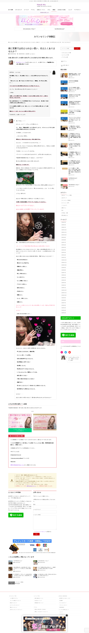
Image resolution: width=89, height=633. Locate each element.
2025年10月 (64, 234)
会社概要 (61, 600)
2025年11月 (64, 232)
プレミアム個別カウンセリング (15, 600)
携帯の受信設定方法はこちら (17, 465)
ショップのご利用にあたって (64, 609)
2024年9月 (64, 267)
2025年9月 (64, 237)
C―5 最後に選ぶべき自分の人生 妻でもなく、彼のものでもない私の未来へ (75, 127)
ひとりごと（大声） (66, 202)
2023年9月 (64, 297)
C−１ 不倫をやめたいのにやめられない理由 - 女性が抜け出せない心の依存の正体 (74, 162)
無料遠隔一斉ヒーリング (39, 602)
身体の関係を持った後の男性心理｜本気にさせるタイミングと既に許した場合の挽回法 (22, 568)
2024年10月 (64, 265)
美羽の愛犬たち (65, 215)
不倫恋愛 (18, 583)
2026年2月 (64, 224)
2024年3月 (64, 282)
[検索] (77, 48)
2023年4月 (64, 310)
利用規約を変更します (44, 12)
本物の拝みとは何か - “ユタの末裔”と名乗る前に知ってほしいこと (75, 75)
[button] (20, 430)
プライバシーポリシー (41, 531)
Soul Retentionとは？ (60, 28)
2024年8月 (64, 270)
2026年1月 (64, 227)
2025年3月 (64, 252)
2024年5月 (64, 277)
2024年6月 (64, 275)
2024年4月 (64, 280)
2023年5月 (64, 307)
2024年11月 (64, 262)
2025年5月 (64, 247)
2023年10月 (64, 295)
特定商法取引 (61, 607)
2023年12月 (64, 290)
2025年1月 (64, 257)
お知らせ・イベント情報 (67, 195)
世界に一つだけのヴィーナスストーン (41, 611)
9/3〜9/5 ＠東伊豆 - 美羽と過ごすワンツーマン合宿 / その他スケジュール (74, 89)
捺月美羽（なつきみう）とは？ (64, 598)
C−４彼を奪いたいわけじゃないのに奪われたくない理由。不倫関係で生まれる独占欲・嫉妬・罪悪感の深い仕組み (75, 136)
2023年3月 (64, 312)
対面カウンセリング (13, 602)
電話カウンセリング (13, 607)
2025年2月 (64, 255)
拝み (62, 210)
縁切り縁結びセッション (39, 598)
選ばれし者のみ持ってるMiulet (40, 609)
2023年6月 (64, 305)
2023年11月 (64, 292)
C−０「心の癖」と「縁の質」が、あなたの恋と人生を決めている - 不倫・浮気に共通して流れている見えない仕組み (75, 171)
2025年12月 (64, 229)
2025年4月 (64, 250)
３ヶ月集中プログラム (14, 598)
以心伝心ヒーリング (20, 62)
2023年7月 (64, 302)
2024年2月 (64, 285)
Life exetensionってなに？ (29, 28)
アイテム (35, 607)
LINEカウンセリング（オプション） (16, 609)
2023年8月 (64, 300)
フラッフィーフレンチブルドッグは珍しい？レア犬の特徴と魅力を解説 (75, 111)
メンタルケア (64, 205)
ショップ (61, 611)
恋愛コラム (64, 207)
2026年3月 (64, 222)
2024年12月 (64, 260)
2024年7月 (64, 272)
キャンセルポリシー (62, 602)
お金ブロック (64, 197)
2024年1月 (64, 287)
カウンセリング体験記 (66, 200)
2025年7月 (64, 242)
